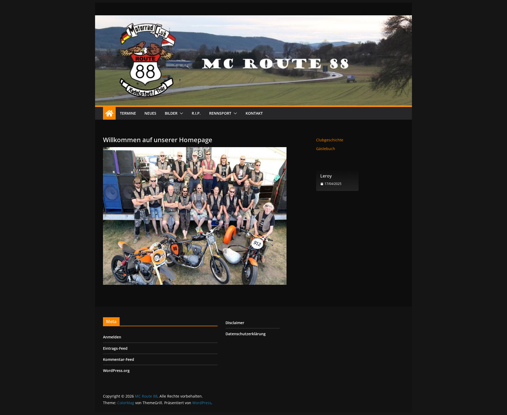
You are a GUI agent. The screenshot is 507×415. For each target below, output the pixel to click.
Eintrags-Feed (115, 348)
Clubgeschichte (329, 139)
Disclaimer (235, 322)
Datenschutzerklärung (246, 333)
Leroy (326, 176)
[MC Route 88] (109, 113)
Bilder (171, 113)
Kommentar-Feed (118, 359)
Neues (150, 113)
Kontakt (254, 113)
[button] (180, 113)
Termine (128, 113)
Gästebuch (325, 148)
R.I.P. (196, 113)
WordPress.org (116, 370)
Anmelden (112, 336)
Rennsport (220, 113)
